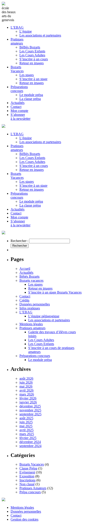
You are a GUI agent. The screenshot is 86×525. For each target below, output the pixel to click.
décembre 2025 (30, 406)
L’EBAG (17, 27)
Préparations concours (19, 89)
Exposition (26, 476)
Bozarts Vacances (17, 69)
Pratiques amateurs (17, 41)
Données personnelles (34, 304)
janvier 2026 (28, 402)
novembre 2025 (30, 410)
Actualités (17, 103)
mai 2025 (25, 426)
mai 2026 (25, 386)
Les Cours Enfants (32, 51)
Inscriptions (27, 480)
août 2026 (26, 378)
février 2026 (27, 398)
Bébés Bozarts (29, 276)
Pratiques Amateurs (32, 488)
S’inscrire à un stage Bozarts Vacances (55, 292)
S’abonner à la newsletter (20, 116)
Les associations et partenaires (40, 35)
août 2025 (26, 418)
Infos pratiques (29, 308)
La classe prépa (30, 99)
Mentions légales (31, 324)
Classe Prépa (28, 468)
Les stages (26, 75)
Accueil (24, 268)
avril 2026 (26, 390)
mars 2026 (26, 394)
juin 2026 (26, 382)
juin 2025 (26, 422)
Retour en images (31, 63)
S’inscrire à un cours (33, 59)
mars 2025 (26, 434)
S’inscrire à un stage (33, 79)
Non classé (27, 484)
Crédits (24, 300)
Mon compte (19, 111)
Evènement (27, 472)
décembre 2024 (30, 442)
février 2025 (27, 438)
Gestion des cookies (24, 519)
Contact (16, 107)
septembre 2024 (30, 446)
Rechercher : (19, 241)
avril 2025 (26, 430)
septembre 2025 (30, 414)
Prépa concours (30, 492)
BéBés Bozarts (29, 47)
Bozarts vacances (31, 280)
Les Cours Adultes (32, 55)
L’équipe (25, 31)
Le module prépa (31, 95)
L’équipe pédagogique (43, 316)
